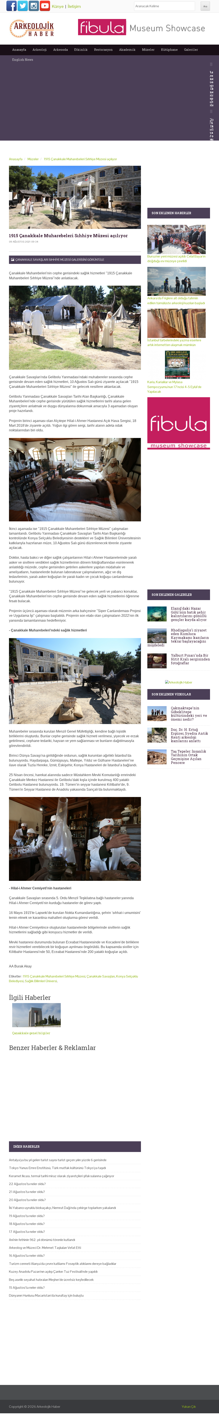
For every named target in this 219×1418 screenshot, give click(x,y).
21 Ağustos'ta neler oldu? (27, 1192)
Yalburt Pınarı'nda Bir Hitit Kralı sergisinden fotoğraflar (190, 659)
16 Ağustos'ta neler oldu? (27, 1255)
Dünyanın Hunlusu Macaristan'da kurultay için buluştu (46, 1295)
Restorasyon (103, 50)
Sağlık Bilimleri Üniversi (41, 981)
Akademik (127, 50)
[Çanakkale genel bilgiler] (36, 1015)
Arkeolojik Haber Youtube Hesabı (45, 6)
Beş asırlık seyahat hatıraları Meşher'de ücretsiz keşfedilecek (51, 1279)
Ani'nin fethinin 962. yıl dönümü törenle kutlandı (42, 1240)
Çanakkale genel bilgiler (31, 1033)
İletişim (74, 6)
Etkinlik (81, 50)
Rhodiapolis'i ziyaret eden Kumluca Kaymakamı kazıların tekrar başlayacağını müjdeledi (178, 637)
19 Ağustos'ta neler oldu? (27, 1216)
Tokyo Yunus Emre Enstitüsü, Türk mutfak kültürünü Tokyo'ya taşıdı (57, 1168)
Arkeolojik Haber (48, 1406)
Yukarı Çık (189, 1406)
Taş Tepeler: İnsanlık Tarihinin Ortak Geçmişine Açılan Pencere (188, 757)
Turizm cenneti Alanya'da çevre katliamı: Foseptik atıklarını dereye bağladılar (62, 1263)
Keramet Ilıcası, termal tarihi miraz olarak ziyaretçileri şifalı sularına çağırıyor (61, 1176)
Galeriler (191, 50)
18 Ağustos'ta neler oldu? (27, 1224)
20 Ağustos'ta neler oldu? (27, 1200)
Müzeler (148, 50)
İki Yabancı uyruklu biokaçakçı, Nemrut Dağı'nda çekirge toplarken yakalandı (62, 1208)
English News (22, 60)
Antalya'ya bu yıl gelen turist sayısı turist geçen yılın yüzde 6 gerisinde (58, 1160)
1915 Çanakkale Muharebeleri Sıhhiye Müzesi (54, 976)
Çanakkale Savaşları (101, 976)
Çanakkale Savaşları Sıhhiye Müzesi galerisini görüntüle (59, 260)
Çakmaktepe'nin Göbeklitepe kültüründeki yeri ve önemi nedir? (189, 713)
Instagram (34, 6)
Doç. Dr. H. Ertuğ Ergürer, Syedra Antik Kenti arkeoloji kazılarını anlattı (189, 735)
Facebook (11, 6)
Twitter (23, 6)
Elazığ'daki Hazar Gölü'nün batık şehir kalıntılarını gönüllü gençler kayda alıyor (189, 614)
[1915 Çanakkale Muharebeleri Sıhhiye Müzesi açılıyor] (75, 197)
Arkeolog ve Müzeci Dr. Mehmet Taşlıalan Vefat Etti (45, 1247)
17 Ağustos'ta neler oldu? (27, 1231)
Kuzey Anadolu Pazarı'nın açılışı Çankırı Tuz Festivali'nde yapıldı (53, 1271)
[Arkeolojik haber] (32, 27)
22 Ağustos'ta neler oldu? (27, 1184)
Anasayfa (19, 50)
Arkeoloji (40, 50)
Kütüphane (169, 50)
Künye (58, 6)
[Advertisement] (75, 1092)
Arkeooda (60, 50)
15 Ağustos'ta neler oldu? (27, 1287)
